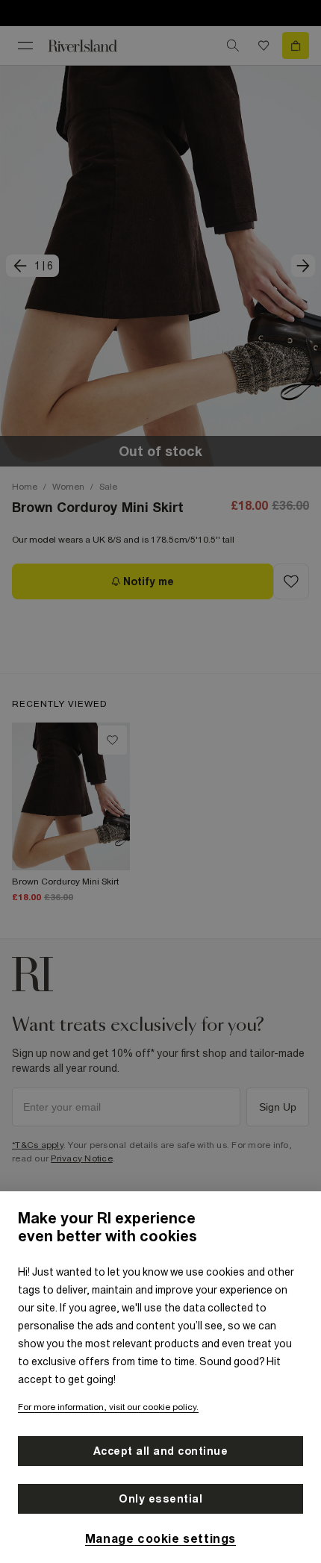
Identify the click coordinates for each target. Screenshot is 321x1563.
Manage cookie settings (160, 1538)
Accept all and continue (160, 1451)
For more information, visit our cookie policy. (108, 1407)
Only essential (160, 1499)
